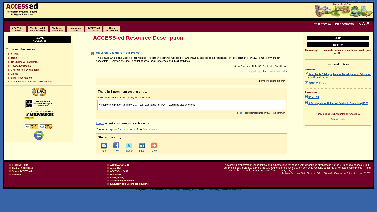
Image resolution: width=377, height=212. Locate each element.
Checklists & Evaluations (25, 70)
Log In (338, 38)
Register (338, 44)
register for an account (122, 129)
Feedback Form (20, 165)
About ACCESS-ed (119, 165)
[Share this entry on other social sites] (154, 145)
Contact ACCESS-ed (22, 168)
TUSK (14, 58)
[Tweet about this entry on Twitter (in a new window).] (129, 145)
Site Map (16, 174)
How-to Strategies (21, 66)
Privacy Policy (117, 177)
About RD (116, 168)
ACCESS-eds (94, 29)
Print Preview (322, 23)
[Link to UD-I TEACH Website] (38, 92)
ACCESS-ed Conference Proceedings (32, 81)
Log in (100, 123)
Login (239, 113)
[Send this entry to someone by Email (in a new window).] (104, 145)
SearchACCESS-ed (39, 39)
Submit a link (337, 119)
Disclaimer (115, 174)
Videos (14, 73)
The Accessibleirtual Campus (38, 29)
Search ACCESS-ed (22, 171)
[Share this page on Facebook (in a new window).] (116, 145)
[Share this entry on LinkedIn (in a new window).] (141, 145)
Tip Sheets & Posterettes (25, 62)
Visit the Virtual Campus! (343, 4)
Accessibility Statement (122, 180)
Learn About (75, 29)
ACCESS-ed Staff (119, 171)
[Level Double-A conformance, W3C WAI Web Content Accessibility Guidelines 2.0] (31, 129)
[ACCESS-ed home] (21, 14)
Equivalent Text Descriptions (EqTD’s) (129, 184)
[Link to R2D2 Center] (38, 104)
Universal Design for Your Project (118, 52)
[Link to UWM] (38, 115)
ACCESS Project (317, 83)
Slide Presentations (22, 77)
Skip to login (350, 1)
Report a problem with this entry (267, 71)
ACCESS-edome (18, 29)
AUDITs (15, 54)
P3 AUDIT (313, 97)
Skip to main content (366, 1)
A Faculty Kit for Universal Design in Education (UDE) (338, 103)
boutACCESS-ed (112, 29)
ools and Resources (57, 29)
